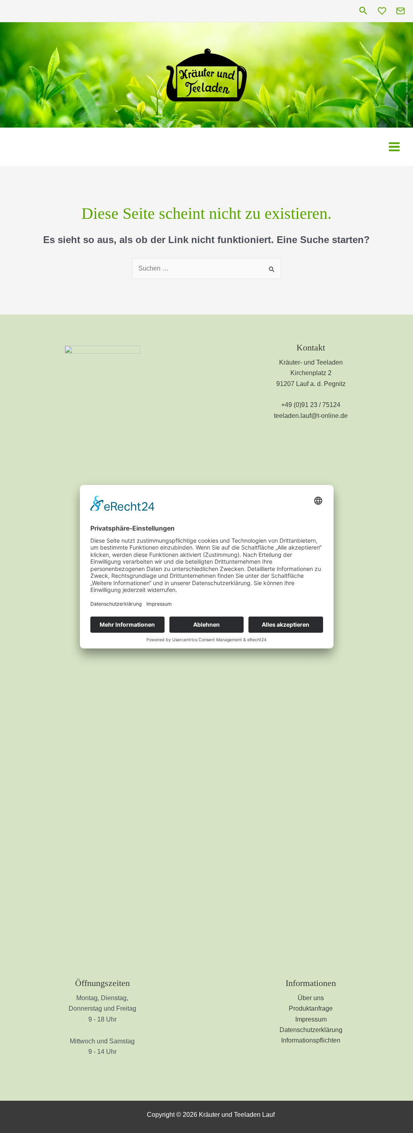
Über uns (311, 998)
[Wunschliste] (382, 10)
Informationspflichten (310, 1040)
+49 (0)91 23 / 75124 (310, 404)
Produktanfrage (311, 1008)
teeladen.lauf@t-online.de (311, 415)
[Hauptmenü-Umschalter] (394, 146)
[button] (363, 11)
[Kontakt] (400, 10)
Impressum (311, 1019)
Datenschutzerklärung (311, 1029)
